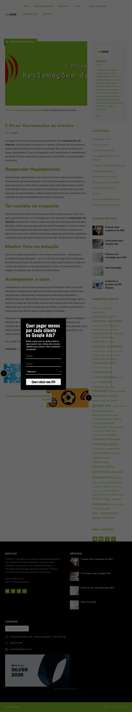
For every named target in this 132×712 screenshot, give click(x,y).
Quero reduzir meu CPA (43, 382)
